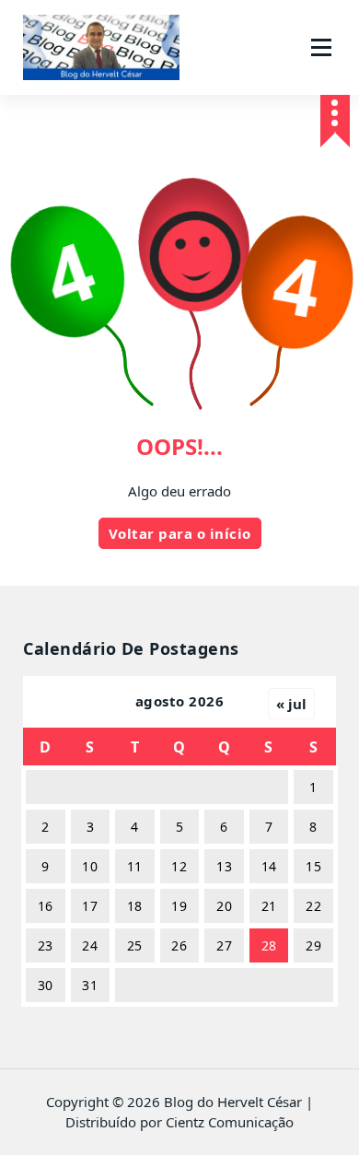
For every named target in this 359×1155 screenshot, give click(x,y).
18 (135, 906)
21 (269, 906)
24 (90, 945)
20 (224, 906)
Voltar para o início (180, 533)
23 (45, 945)
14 (269, 866)
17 (90, 906)
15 (313, 866)
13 (224, 866)
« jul (291, 703)
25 (135, 945)
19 (179, 906)
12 (179, 866)
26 (179, 945)
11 (135, 866)
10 (90, 866)
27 (224, 945)
